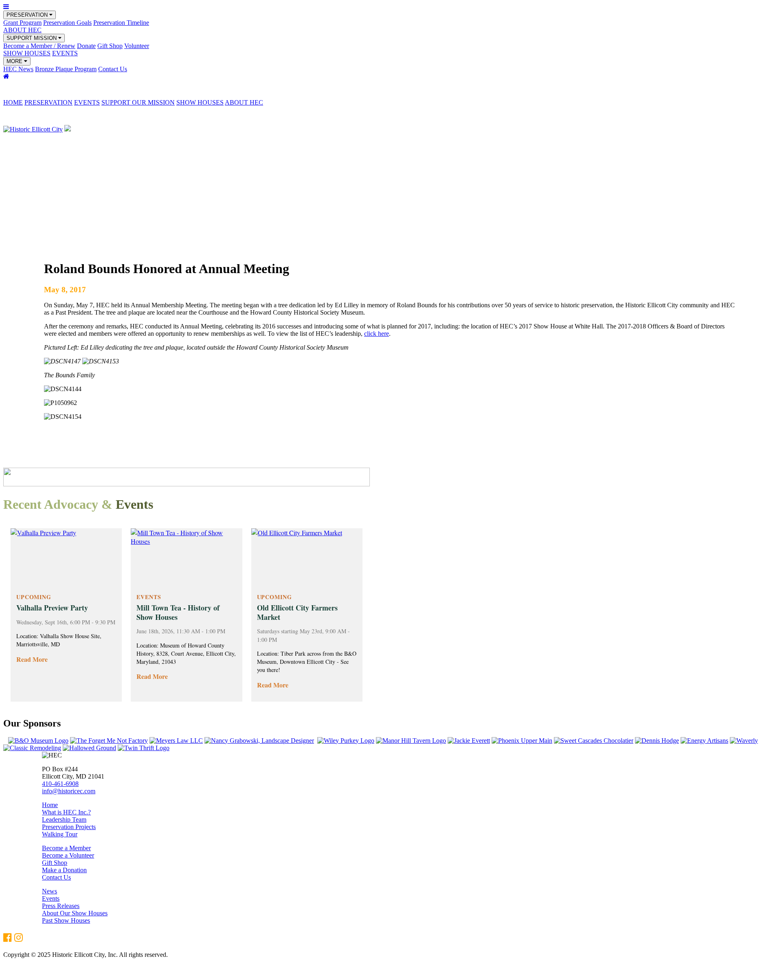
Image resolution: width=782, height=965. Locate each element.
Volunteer (136, 45)
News (49, 891)
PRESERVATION (28, 15)
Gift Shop (110, 45)
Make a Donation (64, 870)
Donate (86, 45)
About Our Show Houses (75, 913)
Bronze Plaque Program (66, 69)
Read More (32, 659)
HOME (13, 102)
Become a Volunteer (68, 855)
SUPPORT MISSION (32, 38)
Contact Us (112, 69)
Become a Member (66, 848)
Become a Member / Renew (39, 45)
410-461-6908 (60, 783)
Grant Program (22, 22)
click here (376, 333)
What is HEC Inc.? (66, 812)
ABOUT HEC (22, 29)
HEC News (18, 69)
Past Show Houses (66, 920)
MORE (15, 61)
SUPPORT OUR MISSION (138, 102)
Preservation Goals (67, 22)
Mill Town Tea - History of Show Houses (178, 612)
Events (50, 898)
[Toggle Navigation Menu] (6, 6)
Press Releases (60, 905)
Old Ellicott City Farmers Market (297, 612)
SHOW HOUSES (27, 53)
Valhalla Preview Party (52, 607)
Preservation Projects (69, 826)
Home (50, 804)
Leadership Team (64, 819)
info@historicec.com (68, 791)
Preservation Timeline (121, 22)
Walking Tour (59, 834)
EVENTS (65, 53)
